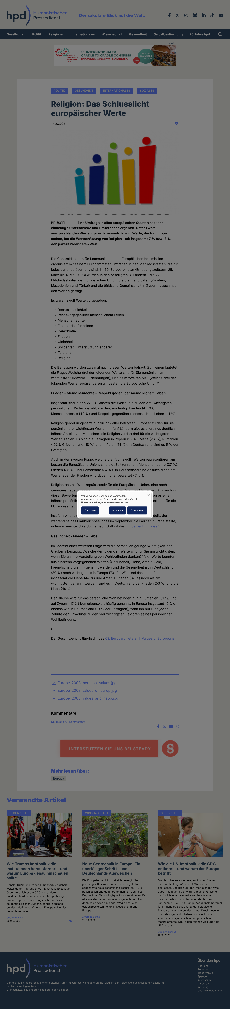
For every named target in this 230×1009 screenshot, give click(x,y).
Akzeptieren (137, 510)
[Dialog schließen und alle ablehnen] (148, 494)
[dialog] (115, 504)
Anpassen (90, 510)
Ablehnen (117, 510)
